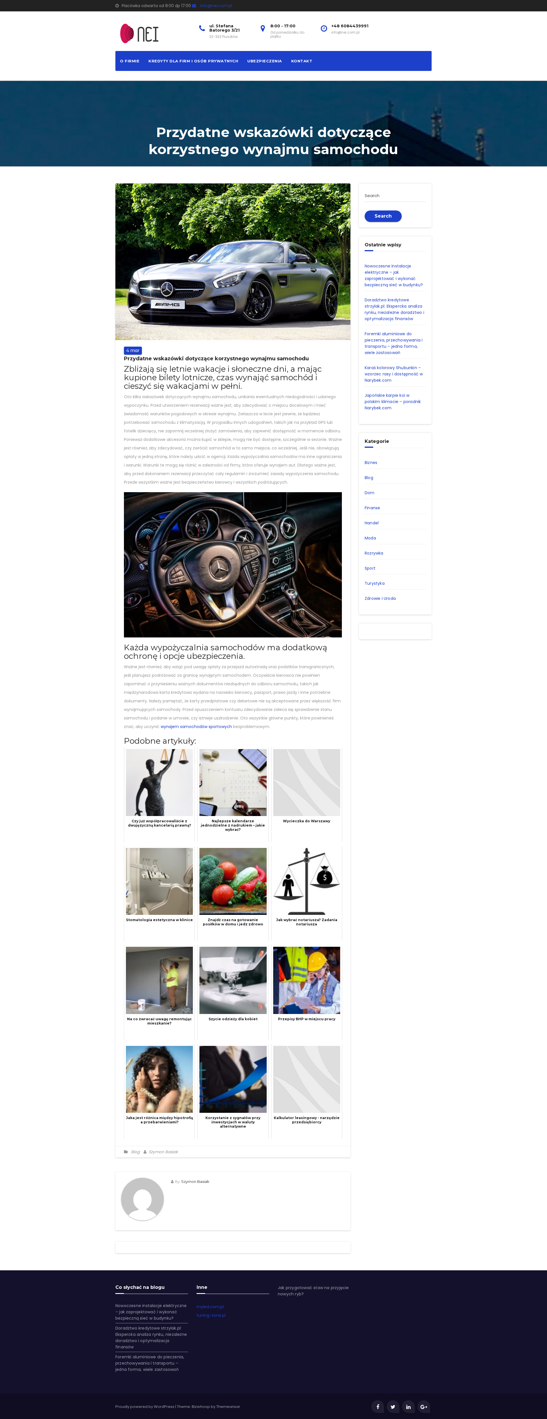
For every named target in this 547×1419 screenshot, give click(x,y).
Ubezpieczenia (264, 61)
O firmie (129, 61)
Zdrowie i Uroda (380, 598)
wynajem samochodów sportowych (196, 726)
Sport (370, 568)
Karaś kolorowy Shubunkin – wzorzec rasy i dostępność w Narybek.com (394, 374)
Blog (135, 1152)
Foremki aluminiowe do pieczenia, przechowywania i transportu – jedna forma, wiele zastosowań (149, 1363)
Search (383, 216)
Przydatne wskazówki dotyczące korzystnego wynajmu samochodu (216, 358)
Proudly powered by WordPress (145, 1406)
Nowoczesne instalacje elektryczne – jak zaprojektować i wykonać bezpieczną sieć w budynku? (151, 1312)
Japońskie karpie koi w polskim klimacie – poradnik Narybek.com (393, 401)
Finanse (372, 508)
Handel (372, 523)
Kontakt (302, 61)
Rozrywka (374, 553)
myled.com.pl (210, 1307)
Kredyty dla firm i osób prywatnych (193, 61)
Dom (370, 493)
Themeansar (228, 1406)
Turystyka (375, 583)
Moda (370, 538)
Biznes (371, 462)
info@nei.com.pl (216, 6)
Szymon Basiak (163, 1152)
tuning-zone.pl (211, 1315)
